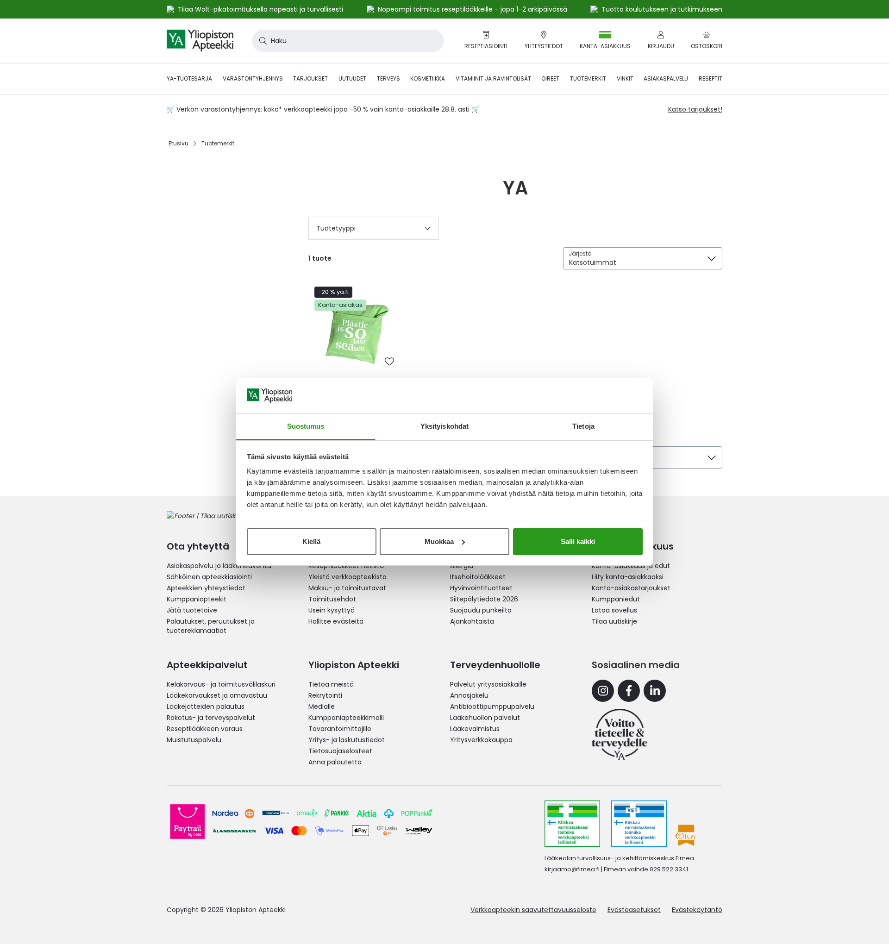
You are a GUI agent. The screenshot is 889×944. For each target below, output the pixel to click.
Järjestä (580, 253)
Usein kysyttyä (331, 610)
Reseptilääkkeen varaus (205, 728)
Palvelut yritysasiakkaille (488, 684)
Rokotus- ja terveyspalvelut (211, 717)
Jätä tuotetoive (192, 610)
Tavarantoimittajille (339, 728)
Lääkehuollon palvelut (485, 717)
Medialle (321, 706)
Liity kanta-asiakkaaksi (628, 576)
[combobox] (348, 41)
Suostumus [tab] (306, 426)
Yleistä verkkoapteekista (347, 576)
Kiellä (311, 541)
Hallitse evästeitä (335, 621)
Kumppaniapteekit (196, 599)
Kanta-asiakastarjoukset (631, 588)
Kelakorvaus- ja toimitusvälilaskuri (221, 684)
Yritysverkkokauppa (481, 739)
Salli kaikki (578, 541)
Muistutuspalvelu (194, 739)
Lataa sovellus (614, 610)
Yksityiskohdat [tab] (444, 426)
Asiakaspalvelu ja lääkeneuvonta (219, 565)
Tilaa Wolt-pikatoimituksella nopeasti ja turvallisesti (260, 9)
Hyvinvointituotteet (481, 588)
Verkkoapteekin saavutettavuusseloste (533, 909)
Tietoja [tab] (583, 426)
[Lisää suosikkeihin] (389, 361)
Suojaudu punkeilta (481, 610)
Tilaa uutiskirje (614, 621)
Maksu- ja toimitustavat (347, 588)
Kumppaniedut (616, 599)
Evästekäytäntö (697, 909)
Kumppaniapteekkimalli (346, 717)
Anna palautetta (335, 762)
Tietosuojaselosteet (340, 751)
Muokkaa (439, 541)
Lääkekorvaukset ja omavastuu (217, 695)
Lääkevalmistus (475, 728)
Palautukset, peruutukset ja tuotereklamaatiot (211, 626)
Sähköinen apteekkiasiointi (209, 576)
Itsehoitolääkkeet (478, 576)
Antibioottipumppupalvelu (492, 706)
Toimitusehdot (332, 599)
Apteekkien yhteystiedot (206, 588)
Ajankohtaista (472, 621)
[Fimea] (572, 823)
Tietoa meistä (331, 684)
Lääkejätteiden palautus (205, 706)
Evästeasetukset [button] (634, 909)
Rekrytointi (325, 695)
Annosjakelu (469, 695)
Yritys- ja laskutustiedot (346, 739)
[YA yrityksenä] (619, 734)
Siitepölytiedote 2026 (484, 599)
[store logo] (200, 41)
